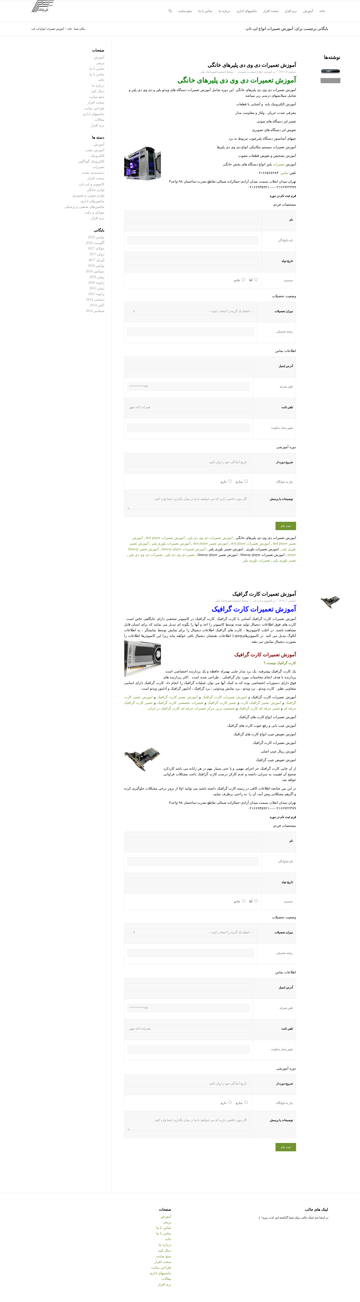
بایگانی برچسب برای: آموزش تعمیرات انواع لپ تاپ (287, 29)
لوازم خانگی (95, 190)
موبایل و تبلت (94, 212)
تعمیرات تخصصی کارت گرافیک (180, 703)
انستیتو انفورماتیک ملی (213, 71)
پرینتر (100, 63)
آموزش (268, 71)
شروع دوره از (284, 462)
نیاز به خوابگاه (284, 481)
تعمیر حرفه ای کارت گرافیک (259, 708)
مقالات (99, 119)
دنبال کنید (97, 91)
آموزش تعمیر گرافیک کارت (261, 703)
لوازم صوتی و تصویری (250, 71)
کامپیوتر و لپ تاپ (262, 600)
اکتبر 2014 (97, 305)
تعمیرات (279, 164)
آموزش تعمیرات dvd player (165, 538)
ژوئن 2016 (96, 277)
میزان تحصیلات (284, 311)
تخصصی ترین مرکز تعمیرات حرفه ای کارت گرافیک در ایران (191, 708)
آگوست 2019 (95, 243)
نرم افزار (97, 125)
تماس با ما (96, 68)
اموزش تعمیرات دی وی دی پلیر (210, 538)
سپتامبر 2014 (95, 311)
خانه (101, 80)
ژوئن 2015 (96, 288)
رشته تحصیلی (284, 331)
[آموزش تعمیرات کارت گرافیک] (330, 602)
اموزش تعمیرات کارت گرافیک (224, 697)
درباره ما (98, 85)
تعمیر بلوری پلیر (284, 560)
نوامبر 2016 (96, 266)
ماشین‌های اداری (92, 201)
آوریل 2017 (96, 260)
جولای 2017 (96, 248)
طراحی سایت (94, 108)
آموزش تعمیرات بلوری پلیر (171, 543)
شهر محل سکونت (282, 428)
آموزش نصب (94, 150)
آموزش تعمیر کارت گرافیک (177, 697)
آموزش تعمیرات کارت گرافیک (264, 594)
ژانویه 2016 (96, 282)
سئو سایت (96, 97)
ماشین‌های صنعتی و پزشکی (84, 207)
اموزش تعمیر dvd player (210, 543)
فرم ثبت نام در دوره (283, 196)
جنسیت (288, 280)
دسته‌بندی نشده (93, 172)
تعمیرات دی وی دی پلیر (145, 555)
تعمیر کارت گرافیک (222, 703)
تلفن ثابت (287, 407)
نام (291, 219)
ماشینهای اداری (93, 114)
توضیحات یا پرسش (281, 499)
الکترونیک (97, 156)
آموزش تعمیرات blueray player (184, 549)
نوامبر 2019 (96, 237)
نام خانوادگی (285, 240)
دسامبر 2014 (95, 299)
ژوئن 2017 (96, 254)
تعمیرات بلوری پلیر (256, 560)
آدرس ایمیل (286, 366)
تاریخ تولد (287, 261)
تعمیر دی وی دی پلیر (180, 555)
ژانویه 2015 (96, 294)
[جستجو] (170, 11)
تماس (284, 173)
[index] (330, 73)
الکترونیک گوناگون (91, 161)
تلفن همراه (286, 386)
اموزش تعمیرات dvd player (250, 543)
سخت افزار (95, 102)
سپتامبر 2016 (95, 271)
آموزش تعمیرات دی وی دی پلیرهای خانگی (252, 65)
